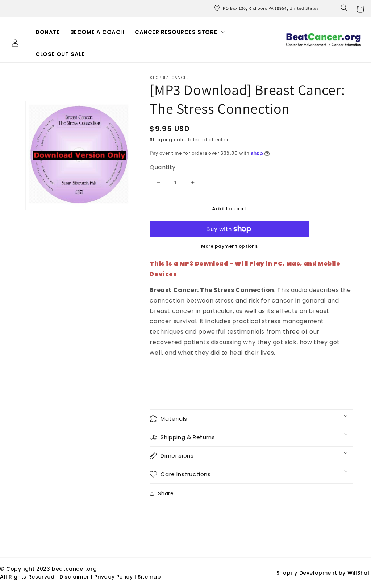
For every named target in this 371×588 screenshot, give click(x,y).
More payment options (229, 246)
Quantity (162, 167)
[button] (344, 8)
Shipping (161, 140)
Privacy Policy (113, 576)
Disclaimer (75, 576)
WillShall (359, 572)
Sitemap (149, 576)
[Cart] (360, 8)
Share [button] (166, 493)
